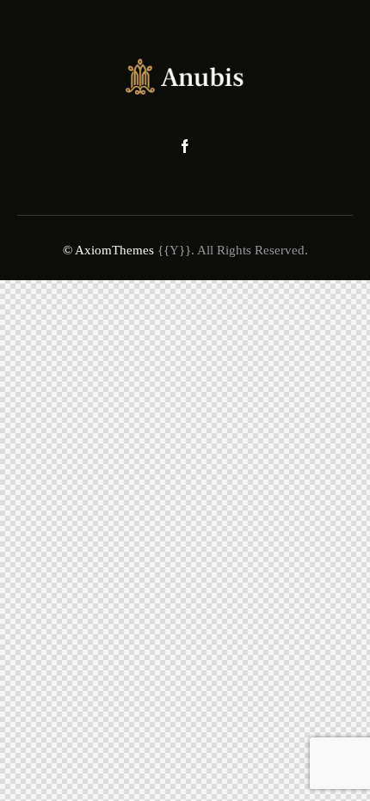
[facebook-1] (185, 147)
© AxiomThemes (108, 250)
